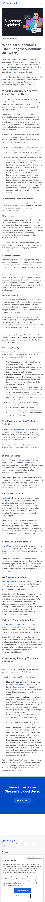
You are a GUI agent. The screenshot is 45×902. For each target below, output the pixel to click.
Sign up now (16, 770)
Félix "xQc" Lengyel (9, 581)
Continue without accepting (34, 858)
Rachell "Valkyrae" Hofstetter (13, 624)
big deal (18, 429)
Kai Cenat (6, 498)
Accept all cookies (22, 890)
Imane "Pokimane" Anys (11, 546)
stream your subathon (21, 684)
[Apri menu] (40, 3)
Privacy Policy (19, 885)
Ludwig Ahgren (30, 460)
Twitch (15, 102)
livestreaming (13, 69)
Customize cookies (22, 896)
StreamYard (6, 667)
